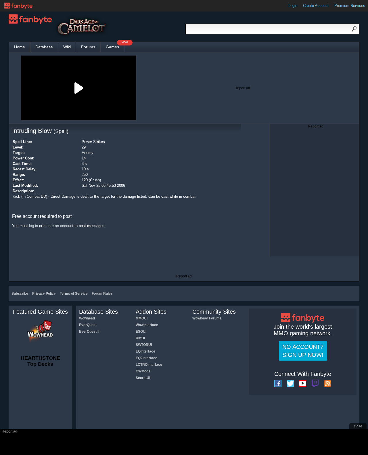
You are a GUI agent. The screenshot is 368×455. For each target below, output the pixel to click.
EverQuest (88, 325)
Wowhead (87, 318)
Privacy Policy (44, 294)
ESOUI (141, 332)
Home (19, 47)
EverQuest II (89, 332)
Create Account (316, 5)
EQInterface (145, 351)
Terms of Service (74, 294)
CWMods (143, 371)
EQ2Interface (146, 358)
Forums (88, 47)
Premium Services (349, 5)
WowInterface (147, 325)
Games (115, 45)
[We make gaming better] (18, 6)
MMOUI (141, 318)
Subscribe (20, 294)
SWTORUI (144, 345)
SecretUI (143, 378)
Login (292, 5)
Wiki (67, 47)
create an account (58, 226)
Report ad (242, 88)
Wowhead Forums (207, 318)
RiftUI (140, 338)
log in (33, 226)
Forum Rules (102, 294)
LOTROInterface (149, 365)
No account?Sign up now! (302, 351)
